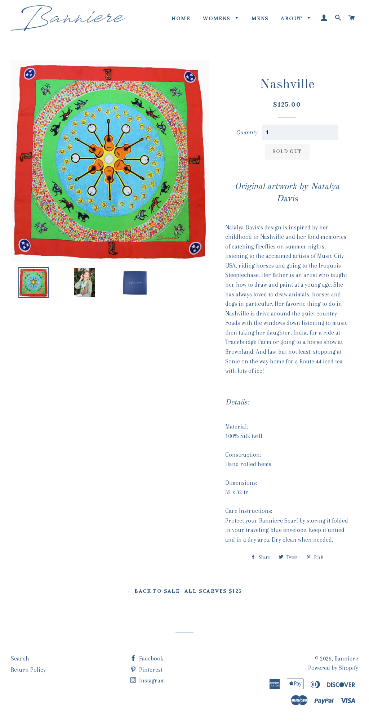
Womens (217, 18)
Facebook (150, 658)
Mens (260, 18)
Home (181, 18)
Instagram (151, 680)
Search (20, 658)
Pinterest (150, 669)
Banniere (346, 658)
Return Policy (28, 669)
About (292, 18)
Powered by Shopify (333, 667)
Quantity (246, 132)
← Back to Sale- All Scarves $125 (184, 591)
